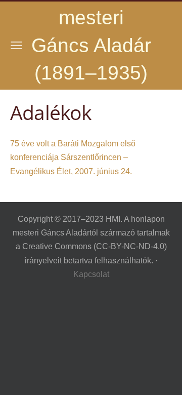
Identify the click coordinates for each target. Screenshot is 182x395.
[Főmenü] (16, 45)
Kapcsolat (91, 274)
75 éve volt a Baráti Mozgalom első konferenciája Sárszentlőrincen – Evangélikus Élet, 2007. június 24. (72, 157)
